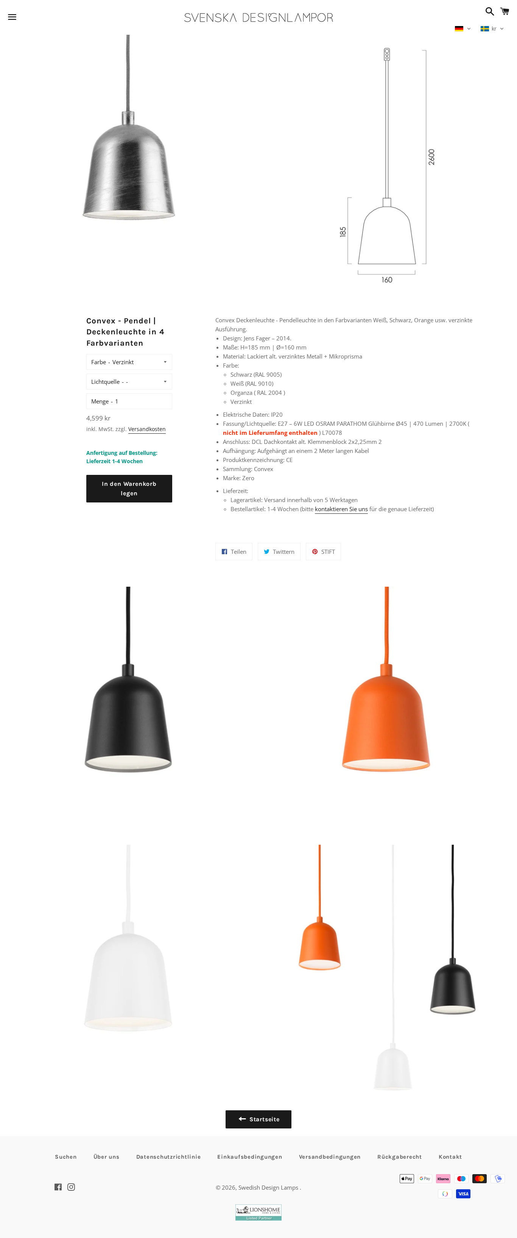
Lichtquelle (105, 381)
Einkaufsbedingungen (249, 1156)
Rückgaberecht (399, 1156)
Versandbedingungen (330, 1156)
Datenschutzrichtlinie (168, 1156)
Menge (100, 401)
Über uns (106, 1156)
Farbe (98, 362)
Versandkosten (147, 429)
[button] (463, 29)
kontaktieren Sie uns (341, 509)
